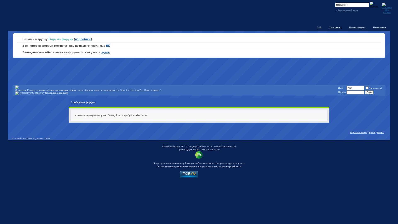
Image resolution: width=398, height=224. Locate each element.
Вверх (380, 132)
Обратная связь (358, 132)
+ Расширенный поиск (347, 10)
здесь (105, 52)
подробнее (83, 39)
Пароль (342, 92)
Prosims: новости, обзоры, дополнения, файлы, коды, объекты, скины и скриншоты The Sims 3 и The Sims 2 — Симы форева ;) (94, 90)
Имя (340, 88)
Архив (372, 132)
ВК (108, 45)
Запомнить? (375, 88)
